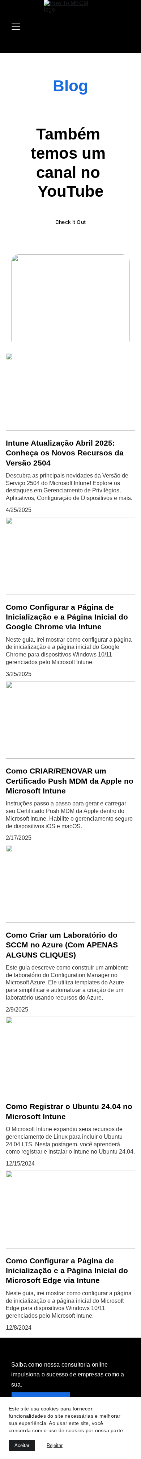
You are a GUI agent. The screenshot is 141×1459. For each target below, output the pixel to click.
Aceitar (21, 1445)
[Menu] (16, 27)
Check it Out (70, 222)
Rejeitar (55, 1445)
